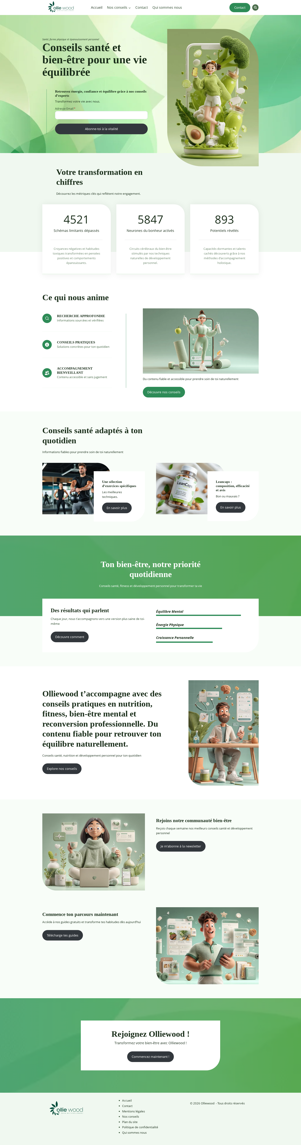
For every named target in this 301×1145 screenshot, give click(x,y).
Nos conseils (130, 1116)
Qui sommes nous (167, 7)
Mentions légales (133, 1111)
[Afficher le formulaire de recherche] (255, 7)
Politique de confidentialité (140, 1127)
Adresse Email (65, 109)
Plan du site (130, 1122)
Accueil (96, 7)
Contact (141, 7)
